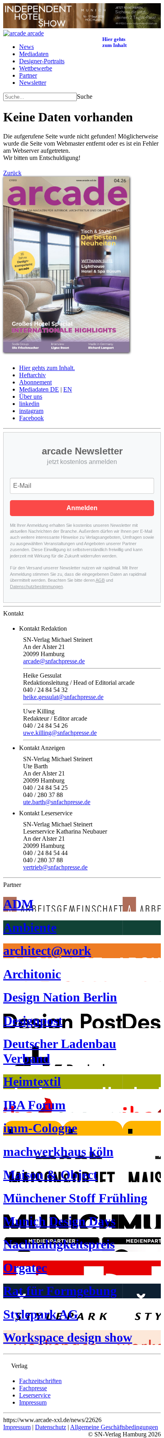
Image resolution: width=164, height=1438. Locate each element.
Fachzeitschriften (40, 1381)
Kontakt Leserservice (45, 813)
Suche (84, 96)
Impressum (33, 1402)
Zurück (12, 173)
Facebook (31, 418)
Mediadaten (34, 54)
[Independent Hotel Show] (82, 26)
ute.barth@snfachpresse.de (56, 802)
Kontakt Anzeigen (42, 747)
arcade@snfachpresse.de (54, 661)
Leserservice (35, 1395)
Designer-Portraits (41, 61)
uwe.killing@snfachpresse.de (60, 732)
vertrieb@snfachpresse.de (55, 867)
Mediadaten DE (39, 389)
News (26, 46)
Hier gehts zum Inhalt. (47, 367)
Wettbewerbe (35, 68)
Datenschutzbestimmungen (36, 586)
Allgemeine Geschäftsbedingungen (114, 1427)
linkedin (29, 403)
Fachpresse (33, 1388)
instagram (31, 410)
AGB (100, 580)
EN (67, 389)
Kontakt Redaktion (43, 628)
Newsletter (32, 82)
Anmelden (82, 508)
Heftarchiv (32, 375)
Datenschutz (50, 1427)
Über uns (30, 396)
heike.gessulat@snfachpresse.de (63, 697)
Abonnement (35, 382)
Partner (28, 75)
